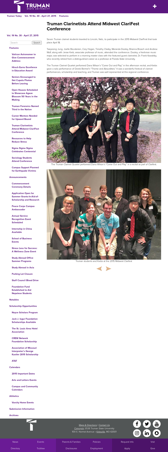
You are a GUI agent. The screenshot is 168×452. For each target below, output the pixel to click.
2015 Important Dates (23, 373)
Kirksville (100, 431)
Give (152, 448)
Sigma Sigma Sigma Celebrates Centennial (24, 150)
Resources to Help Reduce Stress (21, 140)
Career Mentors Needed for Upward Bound (24, 117)
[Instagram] (137, 432)
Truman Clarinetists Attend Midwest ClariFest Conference (25, 129)
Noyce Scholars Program (25, 312)
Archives (14, 415)
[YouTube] (156, 423)
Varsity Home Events (23, 402)
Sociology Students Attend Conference (22, 159)
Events (40, 442)
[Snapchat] (156, 432)
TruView (41, 448)
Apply (127, 448)
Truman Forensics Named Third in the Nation (25, 108)
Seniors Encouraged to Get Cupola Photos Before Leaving (24, 80)
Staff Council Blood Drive (25, 280)
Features (64, 16)
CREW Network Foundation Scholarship (24, 340)
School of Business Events (22, 240)
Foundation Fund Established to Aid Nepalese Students (22, 290)
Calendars (14, 367)
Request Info (127, 442)
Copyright (79, 428)
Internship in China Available (22, 230)
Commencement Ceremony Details (21, 185)
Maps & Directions (88, 425)
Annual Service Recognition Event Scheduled (21, 219)
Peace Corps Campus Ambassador (23, 208)
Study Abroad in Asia (23, 267)
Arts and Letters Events (24, 380)
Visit (153, 442)
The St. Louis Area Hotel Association (25, 330)
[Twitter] (147, 423)
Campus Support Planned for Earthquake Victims (25, 169)
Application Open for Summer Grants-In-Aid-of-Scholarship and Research (25, 196)
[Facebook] (137, 423)
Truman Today (14, 16)
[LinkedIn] (147, 432)
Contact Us (104, 425)
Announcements (18, 177)
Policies (96, 442)
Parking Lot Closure (22, 274)
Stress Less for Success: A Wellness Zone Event (24, 250)
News (15, 442)
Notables (14, 299)
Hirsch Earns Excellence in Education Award (24, 69)
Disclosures (71, 448)
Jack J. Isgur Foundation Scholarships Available (25, 321)
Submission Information (21, 409)
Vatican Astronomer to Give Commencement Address (24, 57)
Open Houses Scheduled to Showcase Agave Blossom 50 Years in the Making (25, 95)
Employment (96, 448)
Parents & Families (71, 442)
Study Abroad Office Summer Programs (22, 260)
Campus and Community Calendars (25, 388)
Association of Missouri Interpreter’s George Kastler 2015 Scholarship (25, 351)
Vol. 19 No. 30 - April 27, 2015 (40, 16)
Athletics (14, 396)
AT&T (14, 361)
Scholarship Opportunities (23, 306)
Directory (15, 448)
